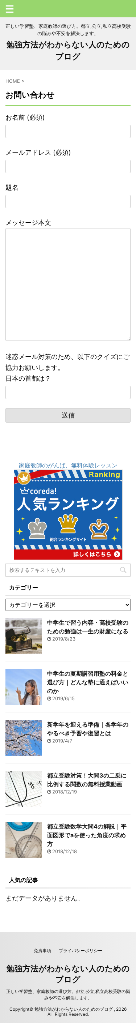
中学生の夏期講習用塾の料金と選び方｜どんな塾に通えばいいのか (87, 682)
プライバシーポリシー (80, 950)
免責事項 (42, 950)
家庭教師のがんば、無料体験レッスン (68, 465)
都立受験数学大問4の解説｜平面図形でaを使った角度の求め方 (87, 835)
